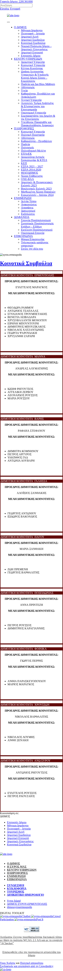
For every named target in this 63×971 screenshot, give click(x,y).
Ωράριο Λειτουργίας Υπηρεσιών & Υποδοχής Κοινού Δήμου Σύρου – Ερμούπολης (35, 76)
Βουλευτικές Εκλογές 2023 (36, 188)
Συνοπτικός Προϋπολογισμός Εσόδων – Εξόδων (37, 225)
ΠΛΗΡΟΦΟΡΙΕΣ (24, 128)
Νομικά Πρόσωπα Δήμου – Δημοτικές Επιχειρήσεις (36, 48)
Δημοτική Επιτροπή (32, 52)
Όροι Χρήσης (7, 963)
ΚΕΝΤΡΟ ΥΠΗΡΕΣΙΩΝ (28, 58)
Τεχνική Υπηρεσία (31, 99)
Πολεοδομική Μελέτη (33, 150)
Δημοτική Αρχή (29, 36)
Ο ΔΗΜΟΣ (20, 27)
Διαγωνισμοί (28, 210)
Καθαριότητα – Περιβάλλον (36, 141)
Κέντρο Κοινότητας (32, 68)
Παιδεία (25, 144)
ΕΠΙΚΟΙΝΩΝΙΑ (23, 236)
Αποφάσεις (27, 207)
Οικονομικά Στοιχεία (32, 232)
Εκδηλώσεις (28, 213)
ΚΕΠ (24, 163)
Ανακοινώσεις (29, 204)
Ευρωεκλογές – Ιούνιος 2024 (37, 194)
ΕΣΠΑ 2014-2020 (31, 169)
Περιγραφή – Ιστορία (33, 33)
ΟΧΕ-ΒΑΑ (27, 179)
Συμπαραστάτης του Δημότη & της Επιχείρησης (38, 117)
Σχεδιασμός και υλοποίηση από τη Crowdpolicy (26, 966)
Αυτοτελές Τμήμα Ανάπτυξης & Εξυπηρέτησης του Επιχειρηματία (37, 106)
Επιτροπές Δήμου (30, 55)
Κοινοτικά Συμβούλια (33, 42)
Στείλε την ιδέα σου (32, 248)
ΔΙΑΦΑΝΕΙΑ (21, 217)
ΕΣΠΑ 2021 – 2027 (32, 166)
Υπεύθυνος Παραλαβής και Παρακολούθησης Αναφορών (37, 124)
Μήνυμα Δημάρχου (32, 30)
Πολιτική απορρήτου (31, 963)
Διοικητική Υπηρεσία (33, 61)
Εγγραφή (15, 8)
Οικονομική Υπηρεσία (33, 112)
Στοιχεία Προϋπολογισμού (36, 220)
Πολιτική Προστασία (32, 134)
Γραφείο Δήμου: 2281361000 (16, 1)
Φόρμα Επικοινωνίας (32, 239)
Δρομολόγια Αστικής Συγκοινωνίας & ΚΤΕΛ (34, 158)
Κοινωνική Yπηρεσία (33, 65)
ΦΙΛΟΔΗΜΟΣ (29, 172)
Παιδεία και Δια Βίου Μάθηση (38, 84)
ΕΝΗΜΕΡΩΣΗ (22, 198)
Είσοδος (5, 8)
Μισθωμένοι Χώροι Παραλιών (38, 191)
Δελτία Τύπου (28, 201)
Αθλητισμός (28, 87)
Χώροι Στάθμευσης (32, 175)
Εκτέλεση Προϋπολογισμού (36, 229)
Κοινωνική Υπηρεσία (33, 131)
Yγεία (24, 90)
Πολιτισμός (27, 147)
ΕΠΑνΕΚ (26, 153)
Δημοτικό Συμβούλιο (33, 39)
